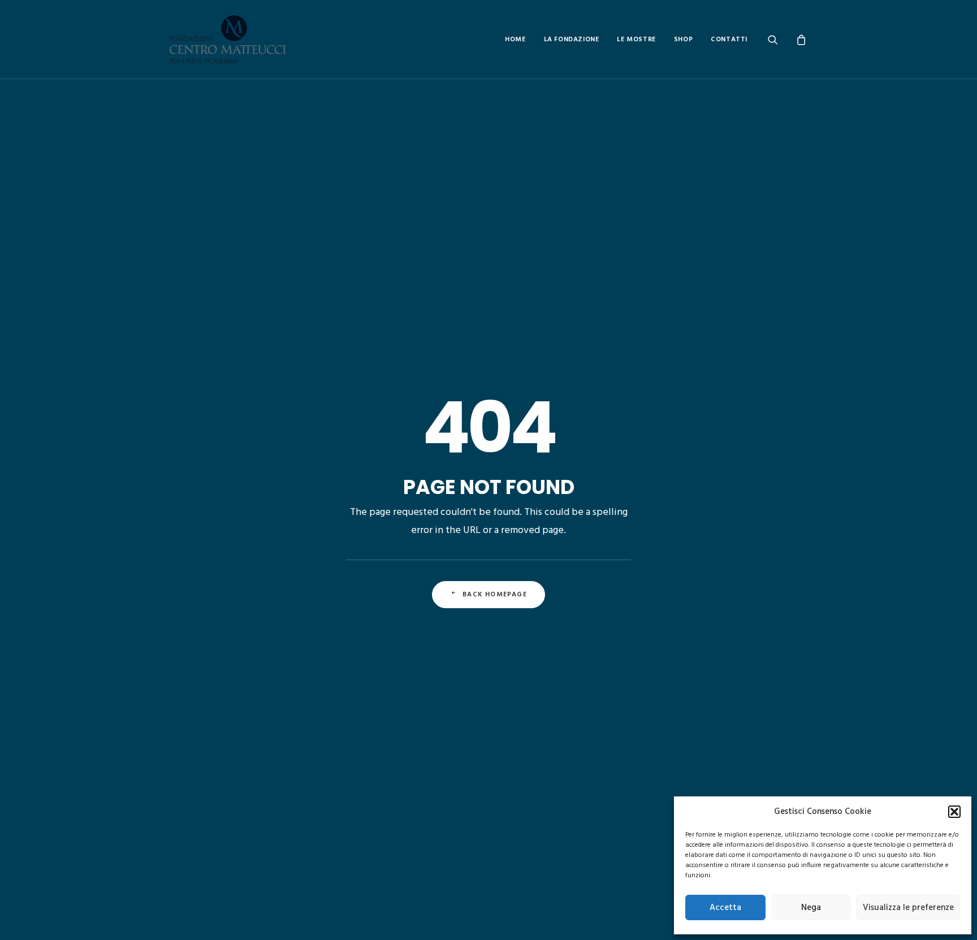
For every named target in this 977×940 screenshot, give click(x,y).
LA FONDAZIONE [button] (571, 39)
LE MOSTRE (636, 39)
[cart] (799, 39)
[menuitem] (515, 39)
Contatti (729, 39)
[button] (954, 811)
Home (515, 39)
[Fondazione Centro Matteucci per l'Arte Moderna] (228, 39)
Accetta (725, 908)
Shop (683, 39)
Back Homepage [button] (494, 594)
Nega (811, 908)
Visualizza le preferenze (908, 908)
